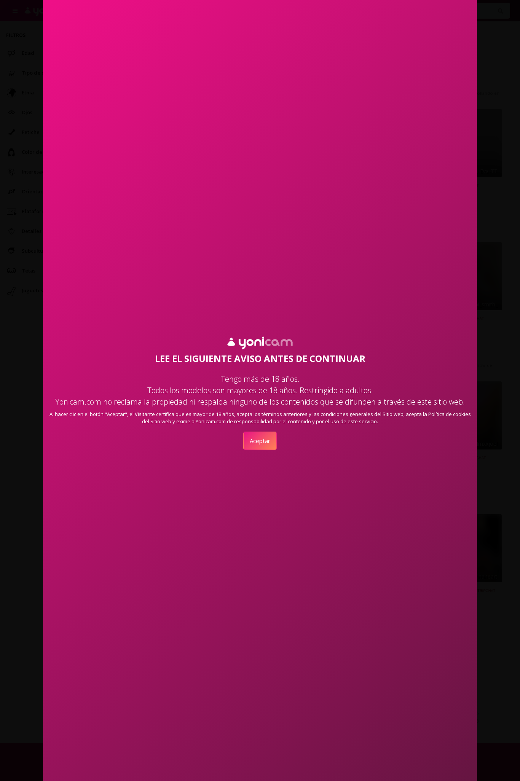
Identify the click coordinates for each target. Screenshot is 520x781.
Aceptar (260, 441)
